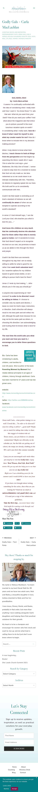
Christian (5, 32)
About (23, 767)
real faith (31, 36)
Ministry (24, 36)
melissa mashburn (14, 36)
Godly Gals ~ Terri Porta (9, 541)
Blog (14, 773)
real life (5, 38)
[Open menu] (34, 8)
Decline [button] (6, 788)
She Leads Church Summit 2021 (15, 663)
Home (14, 767)
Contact (23, 773)
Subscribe (19, 749)
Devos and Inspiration (18, 32)
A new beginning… (9, 655)
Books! (4, 659)
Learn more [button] (7, 785)
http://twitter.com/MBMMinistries (20, 400)
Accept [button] (14, 788)
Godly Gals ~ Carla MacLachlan (28, 541)
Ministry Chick (24, 770)
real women (13, 38)
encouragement (7, 34)
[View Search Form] (3, 8)
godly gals (22, 34)
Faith (16, 34)
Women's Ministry (24, 38)
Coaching (11, 770)
